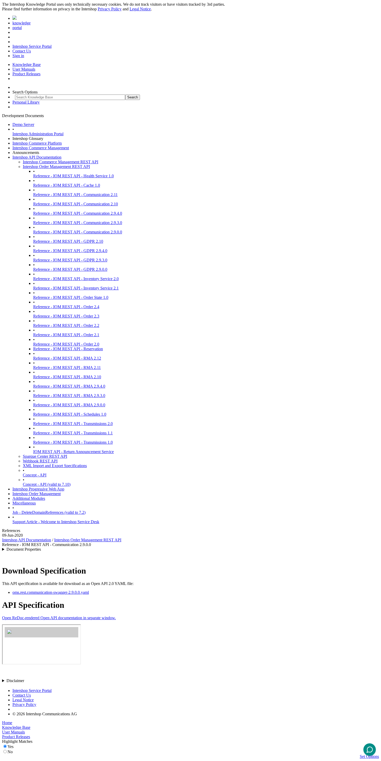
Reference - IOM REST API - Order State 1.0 (70, 297)
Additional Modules (28, 498)
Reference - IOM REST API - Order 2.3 (66, 316)
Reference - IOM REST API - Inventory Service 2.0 (76, 279)
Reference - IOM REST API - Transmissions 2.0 (73, 423)
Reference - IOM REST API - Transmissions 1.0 (73, 442)
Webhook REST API (40, 461)
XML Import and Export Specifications (55, 465)
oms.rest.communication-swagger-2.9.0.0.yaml (50, 592)
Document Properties (23, 549)
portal (17, 27)
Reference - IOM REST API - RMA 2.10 (67, 377)
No (10, 752)
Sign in (18, 55)
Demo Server (23, 124)
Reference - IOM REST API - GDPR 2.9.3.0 (70, 260)
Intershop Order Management (36, 493)
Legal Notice (140, 9)
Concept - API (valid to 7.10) (46, 484)
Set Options (369, 756)
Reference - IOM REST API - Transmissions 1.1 (73, 433)
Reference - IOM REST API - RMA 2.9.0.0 (69, 405)
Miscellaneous (24, 503)
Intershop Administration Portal (38, 134)
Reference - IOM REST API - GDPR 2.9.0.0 (70, 269)
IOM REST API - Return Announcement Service (73, 451)
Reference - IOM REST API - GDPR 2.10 (68, 241)
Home (7, 722)
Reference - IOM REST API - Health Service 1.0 (73, 176)
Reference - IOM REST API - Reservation (68, 349)
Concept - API (34, 475)
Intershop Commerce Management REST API (60, 162)
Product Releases (26, 74)
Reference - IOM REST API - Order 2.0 (66, 344)
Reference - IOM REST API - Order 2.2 (66, 325)
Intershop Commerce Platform (37, 143)
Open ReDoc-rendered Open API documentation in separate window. (59, 618)
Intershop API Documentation (36, 157)
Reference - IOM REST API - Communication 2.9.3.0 (77, 222)
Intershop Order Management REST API (56, 166)
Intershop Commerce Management (40, 148)
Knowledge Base (26, 64)
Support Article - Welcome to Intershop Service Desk (55, 522)
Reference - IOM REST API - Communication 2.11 (75, 194)
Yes (10, 746)
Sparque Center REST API (45, 456)
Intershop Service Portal (32, 46)
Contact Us (21, 51)
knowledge (21, 23)
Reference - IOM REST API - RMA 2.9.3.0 (69, 395)
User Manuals (23, 69)
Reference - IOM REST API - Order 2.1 (66, 335)
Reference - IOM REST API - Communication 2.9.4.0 (77, 213)
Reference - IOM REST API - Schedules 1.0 (69, 414)
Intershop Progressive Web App (38, 489)
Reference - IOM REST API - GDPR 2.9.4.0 (70, 250)
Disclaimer (15, 680)
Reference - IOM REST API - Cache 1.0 (66, 185)
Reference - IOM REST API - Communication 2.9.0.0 (77, 232)
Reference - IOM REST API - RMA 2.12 (67, 358)
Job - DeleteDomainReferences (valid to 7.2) (49, 512)
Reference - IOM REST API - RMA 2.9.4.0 (69, 386)
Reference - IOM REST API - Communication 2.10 (75, 204)
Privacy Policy (110, 9)
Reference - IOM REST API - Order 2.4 (66, 307)
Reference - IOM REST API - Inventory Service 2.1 (76, 288)
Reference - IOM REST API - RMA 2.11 (67, 367)
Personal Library (26, 102)
